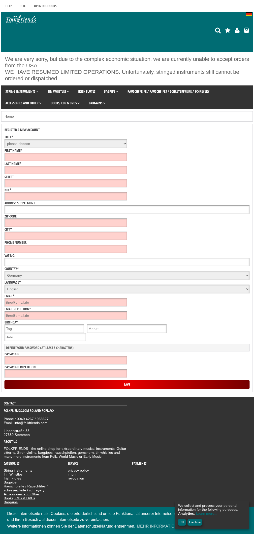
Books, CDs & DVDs (19, 498)
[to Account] (237, 30)
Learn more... (206, 513)
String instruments (18, 470)
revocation (76, 478)
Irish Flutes (12, 478)
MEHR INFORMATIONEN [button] (160, 526)
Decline (195, 522)
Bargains (11, 502)
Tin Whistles (13, 474)
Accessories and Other (21, 494)
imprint (73, 474)
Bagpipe (10, 482)
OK (182, 522)
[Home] (21, 24)
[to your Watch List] (228, 30)
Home (9, 116)
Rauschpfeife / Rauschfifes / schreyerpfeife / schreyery (26, 488)
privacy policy (78, 470)
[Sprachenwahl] (249, 14)
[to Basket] (246, 30)
